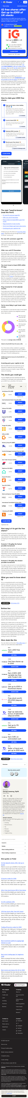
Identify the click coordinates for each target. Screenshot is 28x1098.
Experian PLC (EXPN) (7, 417)
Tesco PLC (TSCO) (6, 485)
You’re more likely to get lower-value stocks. (14, 226)
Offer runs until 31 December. (10, 217)
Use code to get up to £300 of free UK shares (13, 66)
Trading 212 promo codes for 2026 (11, 927)
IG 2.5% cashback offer (8, 902)
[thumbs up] (11, 773)
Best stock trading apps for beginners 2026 (12, 955)
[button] (14, 843)
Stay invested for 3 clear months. (11, 223)
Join (25, 2)
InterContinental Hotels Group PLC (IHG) (11, 399)
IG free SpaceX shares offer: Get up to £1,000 (12, 864)
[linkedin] (11, 796)
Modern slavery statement (7, 1052)
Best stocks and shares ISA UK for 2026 (13, 970)
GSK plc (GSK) (5, 434)
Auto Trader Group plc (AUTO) (9, 459)
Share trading (6, 5)
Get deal (14, 655)
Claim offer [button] (14, 51)
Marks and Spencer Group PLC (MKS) (11, 494)
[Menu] (2, 2)
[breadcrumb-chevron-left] (2, 6)
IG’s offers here (21, 643)
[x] (7, 796)
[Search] (18, 2)
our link (16, 68)
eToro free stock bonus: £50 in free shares (13, 890)
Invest (20, 394)
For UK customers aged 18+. (11, 215)
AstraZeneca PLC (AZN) (7, 391)
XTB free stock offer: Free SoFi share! (12, 911)
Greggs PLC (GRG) (6, 425)
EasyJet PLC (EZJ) (6, 476)
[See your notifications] (21, 2)
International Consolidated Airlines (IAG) (11, 502)
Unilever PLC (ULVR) (6, 408)
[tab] (13, 205)
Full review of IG (15, 603)
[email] (4, 796)
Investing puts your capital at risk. (12, 228)
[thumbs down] (16, 773)
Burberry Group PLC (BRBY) (8, 442)
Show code (14, 666)
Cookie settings (4, 1059)
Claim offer (6, 153)
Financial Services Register (16, 1085)
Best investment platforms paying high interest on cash (12, 941)
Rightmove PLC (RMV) (7, 468)
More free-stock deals (17, 758)
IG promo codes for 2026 (8, 878)
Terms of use (4, 1044)
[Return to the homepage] (7, 2)
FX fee (11, 276)
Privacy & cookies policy (6, 1048)
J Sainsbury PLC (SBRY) (7, 511)
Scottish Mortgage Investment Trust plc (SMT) (13, 451)
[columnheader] (4, 386)
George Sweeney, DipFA (11, 791)
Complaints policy (5, 1055)
